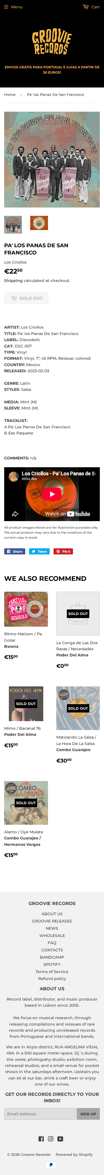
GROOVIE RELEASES (52, 921)
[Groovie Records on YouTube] (60, 1139)
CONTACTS (52, 950)
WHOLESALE (52, 935)
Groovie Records (35, 1154)
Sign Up (88, 1114)
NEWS (52, 928)
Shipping (13, 280)
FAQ (52, 942)
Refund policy (52, 978)
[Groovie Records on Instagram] (51, 1139)
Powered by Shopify (74, 1154)
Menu (16, 6)
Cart (95, 6)
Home (10, 94)
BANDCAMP (52, 957)
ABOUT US (52, 913)
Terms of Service (52, 971)
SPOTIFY (52, 964)
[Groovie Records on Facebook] (41, 1139)
